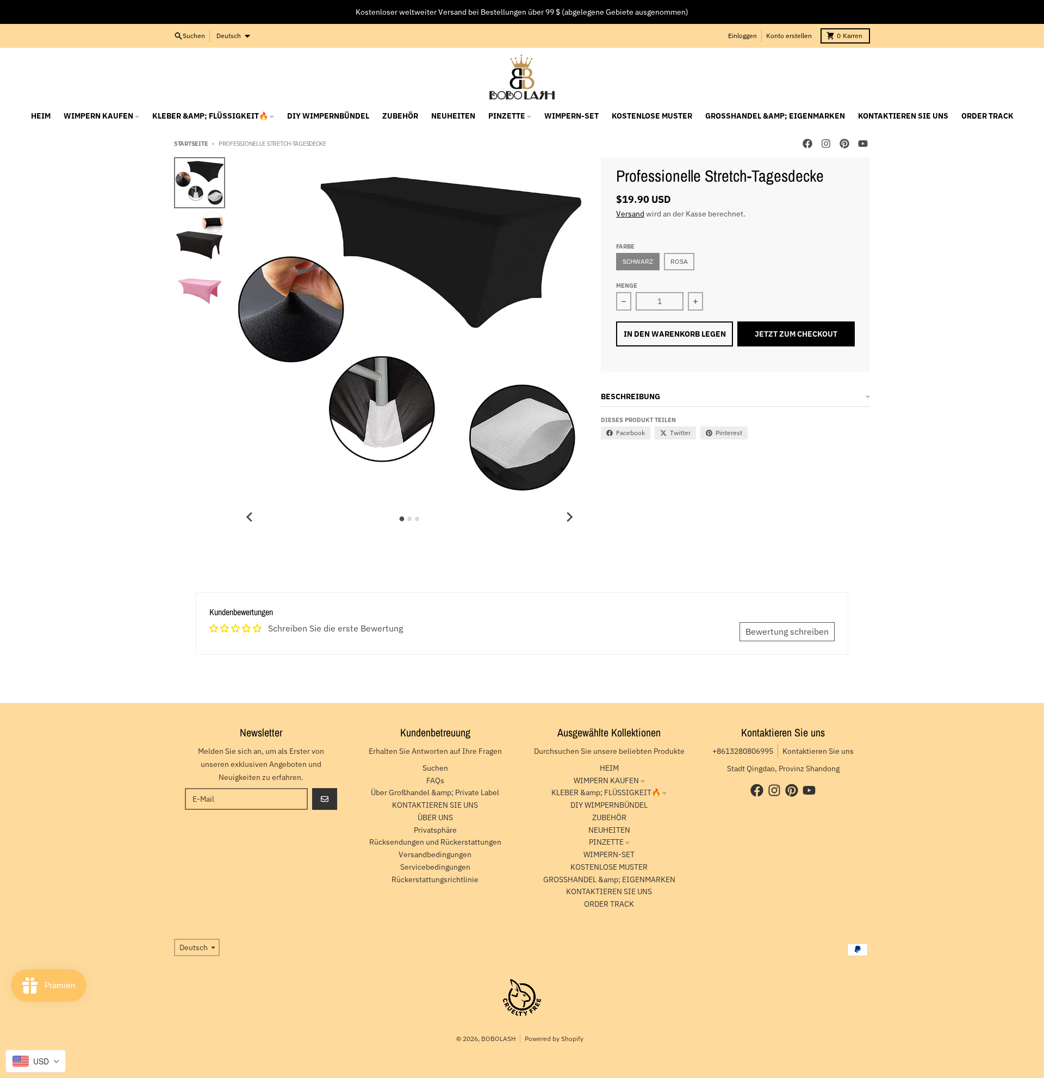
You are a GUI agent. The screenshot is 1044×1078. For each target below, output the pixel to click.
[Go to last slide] (249, 517)
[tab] (402, 519)
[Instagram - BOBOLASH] (826, 144)
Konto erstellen (789, 36)
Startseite (191, 143)
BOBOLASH (498, 1038)
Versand (630, 214)
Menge (626, 285)
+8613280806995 (742, 751)
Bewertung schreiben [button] (787, 631)
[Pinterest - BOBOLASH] (844, 144)
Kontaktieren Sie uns (818, 751)
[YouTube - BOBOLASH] (863, 144)
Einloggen (742, 36)
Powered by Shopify (554, 1038)
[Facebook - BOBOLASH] (807, 144)
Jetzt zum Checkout (796, 334)
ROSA (679, 261)
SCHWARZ (638, 261)
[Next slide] (569, 517)
